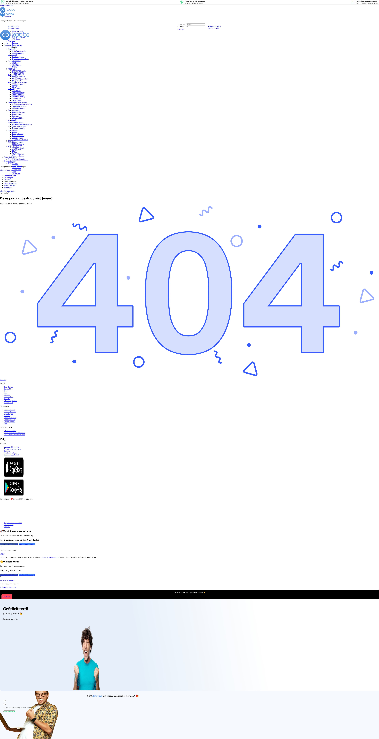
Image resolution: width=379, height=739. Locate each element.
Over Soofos (8, 387)
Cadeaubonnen (9, 420)
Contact (7, 451)
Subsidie (7, 416)
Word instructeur (10, 431)
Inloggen (3, 170)
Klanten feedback (10, 453)
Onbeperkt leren (10, 412)
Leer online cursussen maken (14, 435)
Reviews (7, 395)
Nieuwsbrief (8, 403)
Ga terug (3, 380)
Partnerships (8, 397)
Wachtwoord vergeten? (7, 580)
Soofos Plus (8, 389)
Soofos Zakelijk (9, 422)
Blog (5, 391)
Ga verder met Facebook (9, 544)
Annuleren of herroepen (12, 449)
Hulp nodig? (4, 193)
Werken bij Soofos (10, 401)
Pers (5, 393)
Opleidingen (8, 414)
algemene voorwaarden (50, 557)
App (5, 424)
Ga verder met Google (27, 544)
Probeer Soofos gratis (8, 587)
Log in (2, 554)
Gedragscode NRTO (11, 455)
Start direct (11, 170)
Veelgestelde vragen (11, 447)
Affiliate (7, 399)
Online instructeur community (14, 433)
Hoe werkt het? (9, 410)
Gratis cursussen (10, 418)
